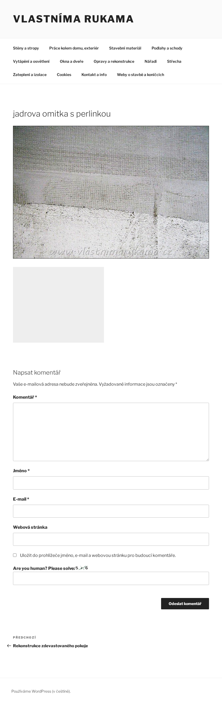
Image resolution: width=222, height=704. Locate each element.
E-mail (21, 499)
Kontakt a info (94, 74)
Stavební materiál (125, 48)
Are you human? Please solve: (44, 568)
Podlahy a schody (167, 48)
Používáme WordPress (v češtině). (41, 691)
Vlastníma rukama (73, 19)
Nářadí (151, 61)
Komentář (25, 397)
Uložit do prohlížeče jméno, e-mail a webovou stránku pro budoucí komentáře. (98, 555)
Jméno (21, 470)
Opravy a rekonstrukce (114, 61)
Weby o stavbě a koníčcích (140, 74)
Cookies (64, 74)
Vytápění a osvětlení (31, 61)
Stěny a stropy (26, 48)
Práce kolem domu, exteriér (74, 48)
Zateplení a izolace (30, 74)
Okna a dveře (71, 61)
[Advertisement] (58, 305)
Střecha (174, 61)
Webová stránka (30, 527)
